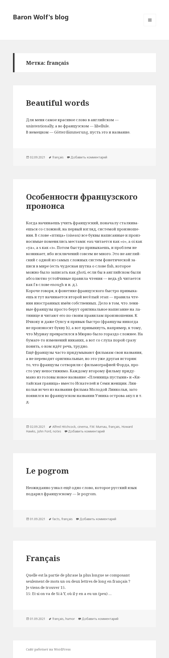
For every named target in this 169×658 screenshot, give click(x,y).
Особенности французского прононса (82, 201)
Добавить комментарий (89, 157)
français (58, 157)
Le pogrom (47, 470)
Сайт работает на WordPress (48, 649)
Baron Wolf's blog (41, 17)
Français (43, 558)
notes (57, 431)
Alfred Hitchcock (64, 426)
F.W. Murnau (98, 426)
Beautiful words (57, 103)
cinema (82, 426)
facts (56, 519)
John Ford (44, 431)
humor (70, 619)
